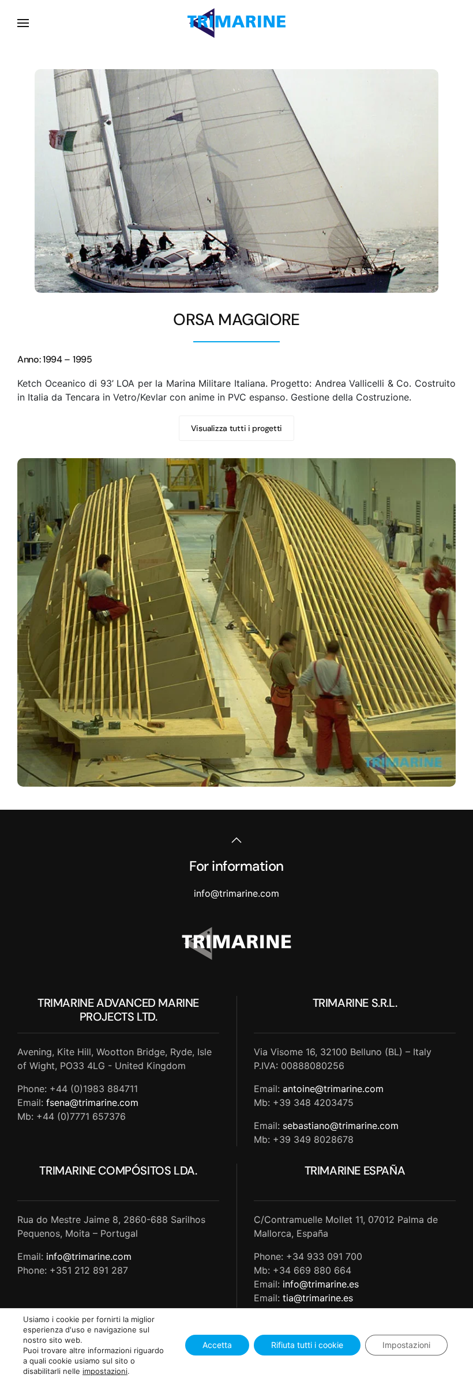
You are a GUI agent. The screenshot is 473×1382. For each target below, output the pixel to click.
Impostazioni (406, 1345)
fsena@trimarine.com (92, 1102)
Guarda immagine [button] (237, 622)
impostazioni (104, 1371)
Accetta (217, 1345)
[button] (23, 23)
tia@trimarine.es (318, 1298)
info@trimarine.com (236, 893)
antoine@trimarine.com (333, 1088)
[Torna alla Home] (236, 23)
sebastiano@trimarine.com (341, 1125)
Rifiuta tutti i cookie (307, 1345)
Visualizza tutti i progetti (236, 428)
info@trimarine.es (321, 1284)
